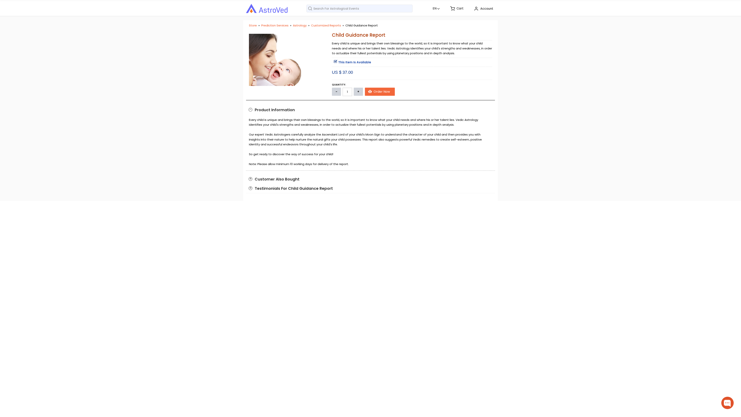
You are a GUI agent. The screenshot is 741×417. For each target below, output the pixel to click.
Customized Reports (326, 25)
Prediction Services (275, 25)
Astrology (300, 25)
